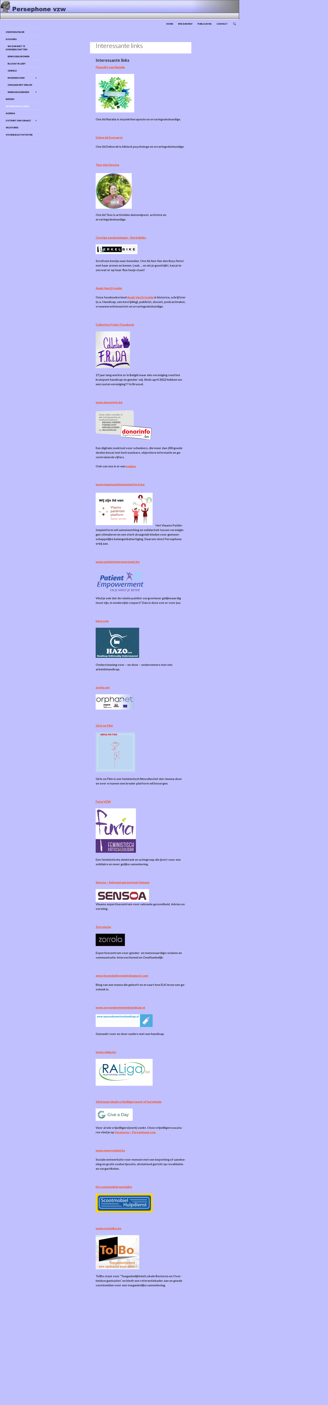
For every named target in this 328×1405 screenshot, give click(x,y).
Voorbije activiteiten (19, 134)
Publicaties (204, 24)
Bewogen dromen (17, 56)
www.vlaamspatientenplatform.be (120, 484)
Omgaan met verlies (19, 85)
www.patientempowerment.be (118, 561)
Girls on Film (104, 725)
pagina (131, 466)
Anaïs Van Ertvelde (140, 297)
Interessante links (17, 106)
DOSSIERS (11, 39)
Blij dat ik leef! (15, 63)
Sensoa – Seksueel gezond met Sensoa (122, 882)
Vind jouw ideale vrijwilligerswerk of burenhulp (129, 1101)
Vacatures (12, 127)
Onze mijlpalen (15, 32)
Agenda (10, 113)
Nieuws (10, 99)
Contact (222, 24)
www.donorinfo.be (109, 402)
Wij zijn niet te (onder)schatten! (17, 48)
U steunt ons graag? (18, 120)
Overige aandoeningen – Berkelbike (121, 237)
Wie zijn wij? (185, 24)
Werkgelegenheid (17, 92)
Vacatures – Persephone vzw (135, 1132)
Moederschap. (15, 78)
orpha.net (103, 687)
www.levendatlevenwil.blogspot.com (122, 975)
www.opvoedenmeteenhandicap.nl (120, 1007)
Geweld (11, 70)
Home (169, 24)
